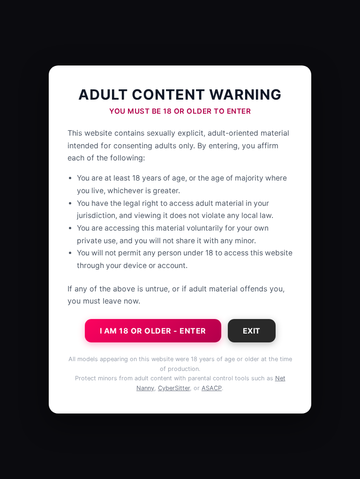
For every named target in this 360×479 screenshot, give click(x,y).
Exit (252, 330)
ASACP (212, 388)
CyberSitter (174, 388)
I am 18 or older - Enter (153, 330)
